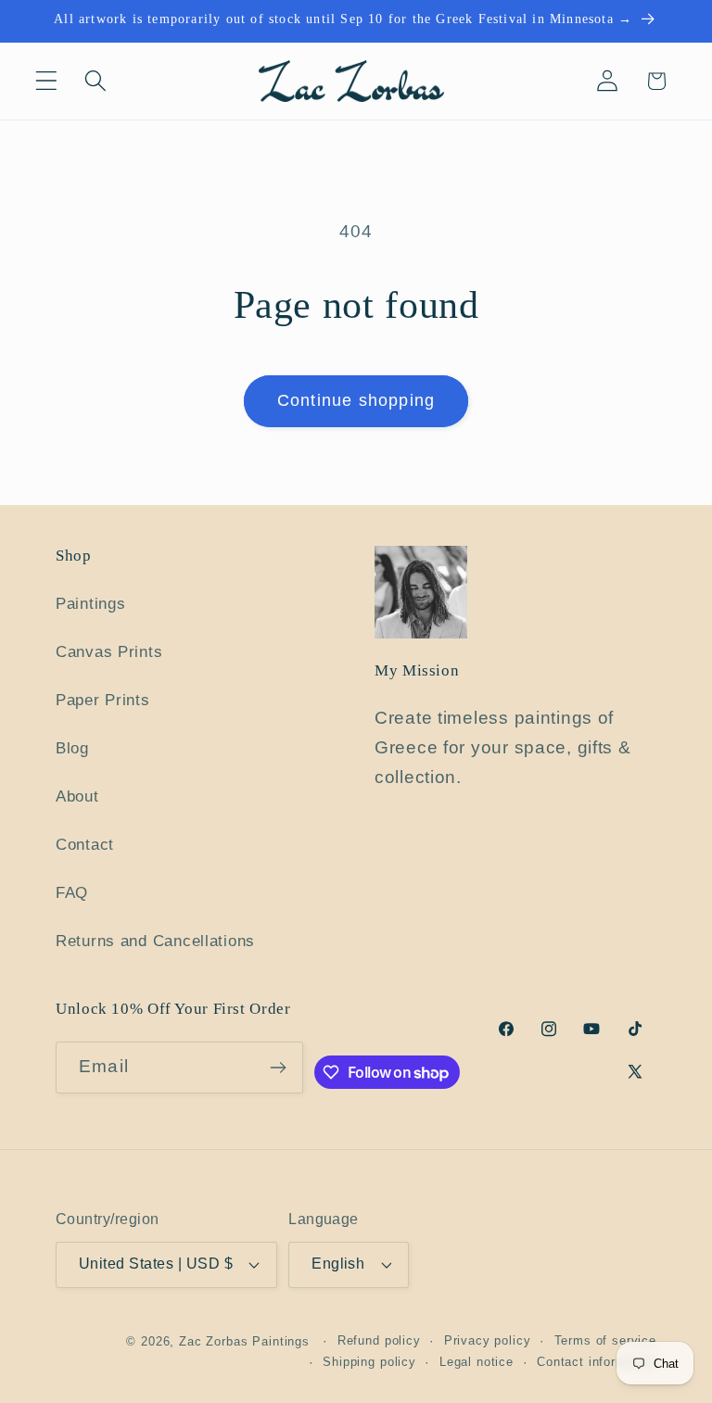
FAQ (72, 893)
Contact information (596, 1362)
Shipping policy (369, 1362)
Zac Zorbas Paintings (244, 1341)
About (77, 796)
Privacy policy (487, 1340)
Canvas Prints (109, 652)
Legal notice (476, 1362)
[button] (46, 81)
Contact (85, 844)
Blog (72, 748)
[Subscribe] (277, 1067)
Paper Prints (103, 700)
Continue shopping (356, 400)
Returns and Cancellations (155, 941)
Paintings (90, 604)
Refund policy (379, 1340)
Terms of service (605, 1340)
